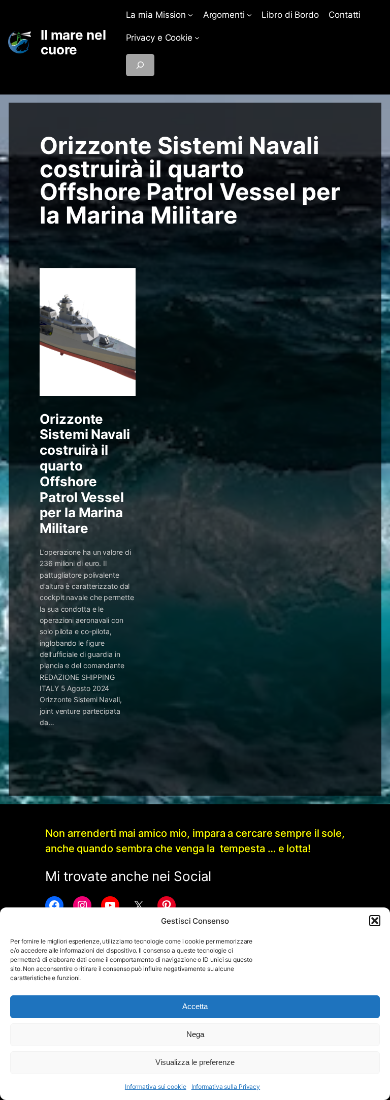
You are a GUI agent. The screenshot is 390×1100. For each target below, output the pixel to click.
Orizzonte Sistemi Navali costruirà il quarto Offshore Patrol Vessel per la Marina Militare (85, 474)
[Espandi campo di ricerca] (140, 65)
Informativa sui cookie (155, 1086)
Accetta (195, 1006)
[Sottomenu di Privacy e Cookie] (197, 37)
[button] (375, 921)
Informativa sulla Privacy (226, 1086)
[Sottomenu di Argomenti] (249, 14)
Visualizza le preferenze (195, 1062)
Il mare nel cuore (73, 42)
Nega (195, 1034)
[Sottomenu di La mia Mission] (190, 14)
